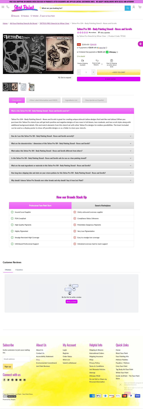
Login (65, 350)
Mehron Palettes (122, 360)
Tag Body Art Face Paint (124, 369)
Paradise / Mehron (122, 363)
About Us (39, 350)
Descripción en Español (94, 100)
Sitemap (92, 373)
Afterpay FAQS (94, 376)
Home (5, 23)
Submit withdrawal (69, 363)
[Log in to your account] (134, 7)
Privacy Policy (94, 363)
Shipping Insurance (96, 356)
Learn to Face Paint (48, 16)
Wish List (66, 360)
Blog (38, 360)
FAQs (91, 360)
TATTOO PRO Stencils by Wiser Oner (54, 23)
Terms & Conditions (96, 366)
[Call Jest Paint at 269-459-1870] (7, 7)
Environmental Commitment (46, 363)
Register (66, 353)
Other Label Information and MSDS (43, 100)
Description (16, 100)
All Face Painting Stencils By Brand (23, 23)
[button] (108, 48)
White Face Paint (122, 373)
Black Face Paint (122, 353)
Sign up (8, 366)
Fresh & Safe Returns (97, 64)
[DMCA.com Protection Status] (9, 397)
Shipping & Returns (96, 350)
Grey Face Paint (121, 366)
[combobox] (83, 8)
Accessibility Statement (44, 356)
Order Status (67, 356)
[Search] (128, 8)
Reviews (26, 16)
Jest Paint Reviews (43, 366)
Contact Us (40, 353)
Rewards (16, 16)
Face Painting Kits (122, 356)
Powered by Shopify (9, 399)
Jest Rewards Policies (97, 369)
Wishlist (35, 16)
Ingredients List (71, 100)
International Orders (96, 353)
